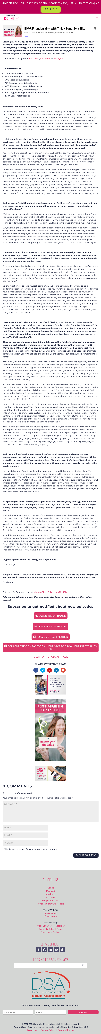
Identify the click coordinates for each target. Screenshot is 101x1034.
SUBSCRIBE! (83, 1012)
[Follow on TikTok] (62, 949)
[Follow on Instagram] (44, 949)
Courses (50, 897)
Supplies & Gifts (50, 900)
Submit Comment (86, 855)
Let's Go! (50, 9)
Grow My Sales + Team (50, 929)
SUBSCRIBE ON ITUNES (52, 616)
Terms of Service (66, 1030)
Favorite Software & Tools (50, 903)
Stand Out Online (50, 932)
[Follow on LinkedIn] (50, 949)
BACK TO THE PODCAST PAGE (50, 656)
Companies (50, 916)
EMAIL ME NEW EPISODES (52, 637)
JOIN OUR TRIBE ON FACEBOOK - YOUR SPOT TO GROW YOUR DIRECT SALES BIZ (52, 647)
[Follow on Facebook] (38, 949)
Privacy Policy (48, 1030)
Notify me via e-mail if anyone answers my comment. (31, 849)
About (50, 887)
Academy (50, 894)
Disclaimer (32, 1030)
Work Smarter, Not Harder (51, 925)
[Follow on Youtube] (56, 949)
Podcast (50, 891)
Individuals (51, 913)
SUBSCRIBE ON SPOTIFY (52, 626)
